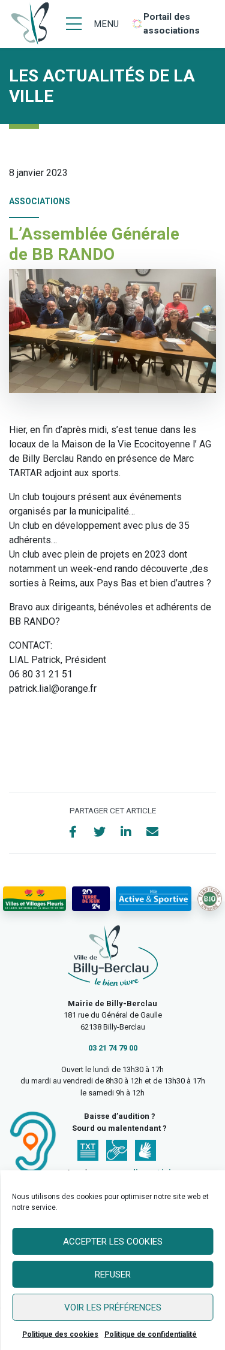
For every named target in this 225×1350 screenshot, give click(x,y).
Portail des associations (171, 23)
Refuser (113, 1274)
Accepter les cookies (113, 1241)
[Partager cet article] (152, 832)
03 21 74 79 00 (112, 1047)
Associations (39, 201)
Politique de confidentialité (150, 1334)
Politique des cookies (60, 1334)
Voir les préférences (112, 1307)
